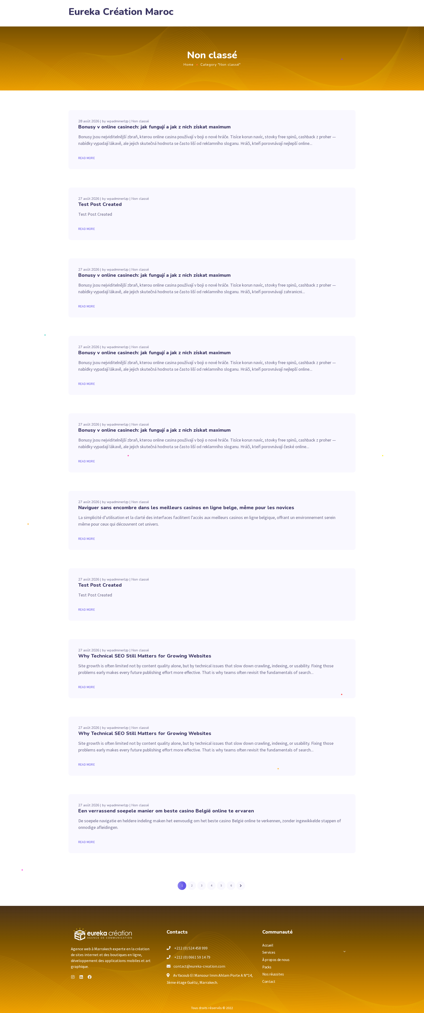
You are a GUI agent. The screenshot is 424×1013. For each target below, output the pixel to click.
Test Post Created (100, 204)
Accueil (268, 945)
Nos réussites (273, 974)
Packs (266, 966)
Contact (268, 981)
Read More (86, 158)
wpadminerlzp (118, 121)
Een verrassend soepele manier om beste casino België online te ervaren (166, 811)
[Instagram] (73, 977)
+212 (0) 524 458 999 (190, 948)
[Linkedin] (81, 977)
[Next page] (241, 885)
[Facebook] (90, 977)
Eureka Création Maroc (120, 12)
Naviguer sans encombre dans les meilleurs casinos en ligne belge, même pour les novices (186, 507)
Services (268, 952)
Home (189, 64)
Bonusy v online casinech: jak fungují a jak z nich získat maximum (154, 127)
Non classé (140, 121)
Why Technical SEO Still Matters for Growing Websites (144, 656)
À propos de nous (275, 959)
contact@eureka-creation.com (199, 966)
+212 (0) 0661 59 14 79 (191, 957)
